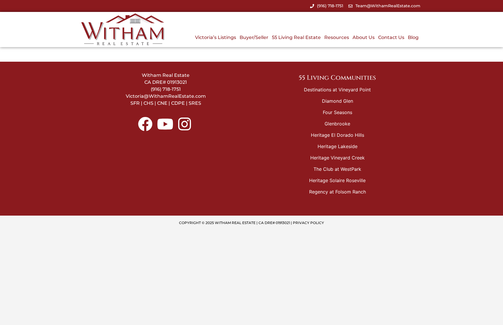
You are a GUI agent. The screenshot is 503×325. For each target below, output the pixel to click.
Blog (413, 37)
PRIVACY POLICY (308, 223)
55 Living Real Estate (296, 37)
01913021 (177, 82)
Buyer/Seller (254, 37)
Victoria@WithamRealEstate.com (166, 96)
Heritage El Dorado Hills (337, 135)
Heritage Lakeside (337, 146)
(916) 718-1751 (166, 89)
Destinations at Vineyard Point (337, 90)
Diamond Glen (337, 101)
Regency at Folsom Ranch (337, 192)
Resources (336, 37)
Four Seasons (337, 112)
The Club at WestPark (337, 169)
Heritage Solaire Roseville (337, 180)
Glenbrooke (337, 124)
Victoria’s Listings (215, 37)
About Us (364, 37)
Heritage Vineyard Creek (337, 158)
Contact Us (391, 37)
